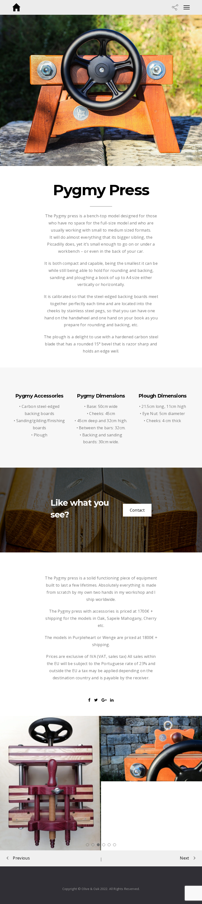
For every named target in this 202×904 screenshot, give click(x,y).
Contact (137, 510)
